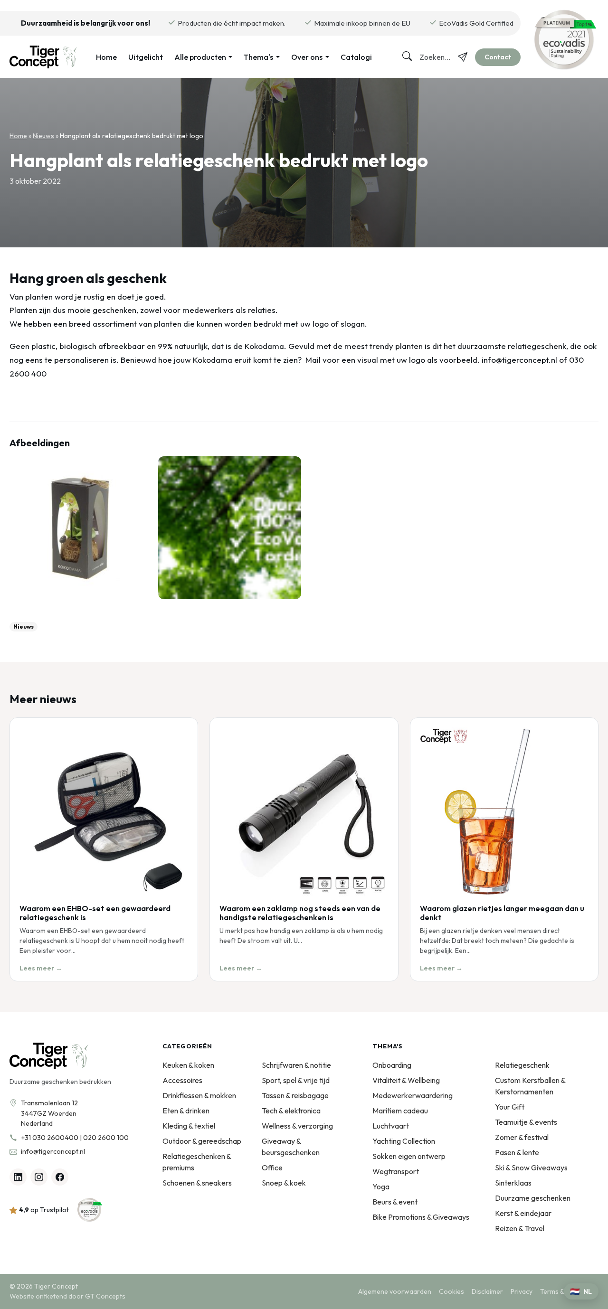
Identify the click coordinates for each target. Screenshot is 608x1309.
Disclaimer (487, 1291)
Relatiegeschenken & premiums (196, 1161)
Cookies (451, 1291)
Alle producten (200, 57)
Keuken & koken (188, 1065)
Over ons (307, 57)
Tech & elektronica (291, 1110)
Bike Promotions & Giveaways (420, 1217)
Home (106, 57)
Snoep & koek (284, 1182)
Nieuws (43, 136)
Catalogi (356, 57)
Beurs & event (395, 1201)
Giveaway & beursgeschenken (291, 1146)
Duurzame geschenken (532, 1198)
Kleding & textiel (188, 1125)
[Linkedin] (18, 1177)
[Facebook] (59, 1177)
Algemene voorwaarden (394, 1291)
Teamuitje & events (526, 1122)
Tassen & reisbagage (295, 1095)
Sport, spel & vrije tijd (296, 1080)
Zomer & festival (522, 1137)
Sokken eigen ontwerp (409, 1156)
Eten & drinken (185, 1110)
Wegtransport (395, 1171)
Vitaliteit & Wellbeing (406, 1080)
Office (272, 1167)
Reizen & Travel (519, 1228)
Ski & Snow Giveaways (531, 1167)
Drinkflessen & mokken (199, 1095)
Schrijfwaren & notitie (296, 1065)
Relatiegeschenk (522, 1065)
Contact (497, 57)
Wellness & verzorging (297, 1125)
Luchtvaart (390, 1125)
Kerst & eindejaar (523, 1213)
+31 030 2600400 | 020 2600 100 (75, 1137)
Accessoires (182, 1080)
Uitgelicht (145, 57)
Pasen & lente (517, 1152)
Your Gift (509, 1106)
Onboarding (391, 1065)
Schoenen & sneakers (197, 1182)
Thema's (258, 57)
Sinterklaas (513, 1182)
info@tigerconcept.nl (53, 1151)
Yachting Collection (403, 1141)
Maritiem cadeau (400, 1110)
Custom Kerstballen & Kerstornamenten (530, 1085)
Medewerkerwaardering (412, 1095)
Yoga (381, 1186)
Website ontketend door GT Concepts (67, 1296)
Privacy (521, 1291)
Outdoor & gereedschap (201, 1141)
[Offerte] (462, 57)
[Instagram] (39, 1177)
